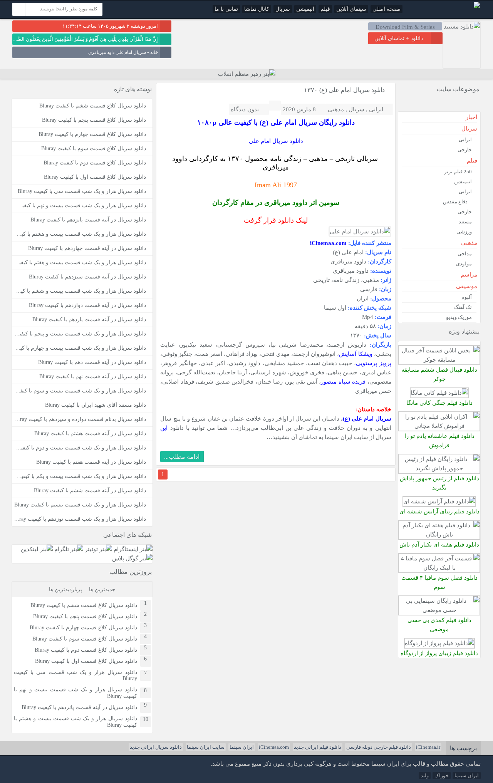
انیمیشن (305, 9)
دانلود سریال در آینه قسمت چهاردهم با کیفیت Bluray (87, 248)
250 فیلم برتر (458, 171)
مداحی (465, 254)
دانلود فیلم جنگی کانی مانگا (439, 402)
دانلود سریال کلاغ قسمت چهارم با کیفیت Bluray (92, 134)
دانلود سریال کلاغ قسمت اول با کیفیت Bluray (95, 177)
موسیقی (466, 286)
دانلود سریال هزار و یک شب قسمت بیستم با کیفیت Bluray (80, 505)
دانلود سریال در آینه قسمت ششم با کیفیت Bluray (90, 490)
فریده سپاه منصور (343, 381)
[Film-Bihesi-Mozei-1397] (439, 610)
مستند (465, 222)
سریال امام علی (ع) (367, 418)
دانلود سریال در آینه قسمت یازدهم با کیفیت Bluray (89, 319)
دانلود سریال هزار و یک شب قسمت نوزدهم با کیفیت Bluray (79, 519)
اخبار (471, 117)
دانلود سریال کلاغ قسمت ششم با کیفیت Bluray (92, 106)
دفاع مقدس (455, 202)
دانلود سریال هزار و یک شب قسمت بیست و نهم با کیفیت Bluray (73, 205)
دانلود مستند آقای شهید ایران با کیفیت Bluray (95, 405)
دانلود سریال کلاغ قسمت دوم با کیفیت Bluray (95, 163)
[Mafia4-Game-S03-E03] (439, 567)
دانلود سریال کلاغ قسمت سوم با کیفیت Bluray (93, 148)
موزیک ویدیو (459, 317)
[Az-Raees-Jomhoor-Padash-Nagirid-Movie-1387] (439, 468)
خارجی (465, 150)
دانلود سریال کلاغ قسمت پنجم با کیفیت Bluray (94, 120)
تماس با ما (226, 9)
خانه (154, 52)
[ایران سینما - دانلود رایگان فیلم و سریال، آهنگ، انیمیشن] (477, 6)
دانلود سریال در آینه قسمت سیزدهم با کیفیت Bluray (87, 277)
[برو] (18, 9)
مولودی (464, 264)
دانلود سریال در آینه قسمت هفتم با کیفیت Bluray (91, 462)
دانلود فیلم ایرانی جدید (317, 747)
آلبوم (466, 297)
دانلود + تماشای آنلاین (398, 38)
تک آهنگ (463, 307)
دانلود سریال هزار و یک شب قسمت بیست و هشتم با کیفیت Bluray (75, 722)
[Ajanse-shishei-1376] (439, 501)
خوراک (441, 775)
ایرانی (376, 109)
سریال (282, 9)
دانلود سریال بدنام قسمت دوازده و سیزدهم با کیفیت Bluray (79, 419)
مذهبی (336, 109)
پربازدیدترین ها (65, 589)
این (164, 427)
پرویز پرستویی (373, 363)
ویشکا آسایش (355, 353)
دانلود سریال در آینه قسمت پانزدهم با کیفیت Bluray (88, 220)
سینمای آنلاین (351, 9)
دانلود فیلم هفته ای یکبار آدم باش (439, 544)
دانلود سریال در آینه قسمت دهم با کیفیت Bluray (92, 362)
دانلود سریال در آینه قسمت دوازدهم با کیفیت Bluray (87, 305)
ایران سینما (242, 747)
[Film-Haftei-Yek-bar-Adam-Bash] (439, 534)
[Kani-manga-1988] (439, 392)
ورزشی (464, 232)
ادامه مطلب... (182, 456)
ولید (425, 775)
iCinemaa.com (274, 747)
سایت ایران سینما (206, 747)
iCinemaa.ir (428, 747)
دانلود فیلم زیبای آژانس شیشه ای (439, 511)
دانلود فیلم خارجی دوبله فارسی (378, 747)
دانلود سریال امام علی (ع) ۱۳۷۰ (344, 90)
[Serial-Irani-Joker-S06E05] (439, 359)
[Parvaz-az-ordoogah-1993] (439, 643)
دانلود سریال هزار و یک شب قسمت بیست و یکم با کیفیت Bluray (73, 476)
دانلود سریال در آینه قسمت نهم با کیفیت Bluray (92, 376)
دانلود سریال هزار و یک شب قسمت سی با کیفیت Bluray (82, 191)
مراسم (469, 275)
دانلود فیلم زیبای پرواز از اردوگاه (439, 653)
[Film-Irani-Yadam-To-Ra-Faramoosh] (439, 426)
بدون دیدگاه (245, 109)
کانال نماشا (256, 9)
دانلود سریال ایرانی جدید (156, 747)
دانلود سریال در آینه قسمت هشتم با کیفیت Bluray (90, 433)
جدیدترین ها (102, 589)
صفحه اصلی (386, 9)
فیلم (325, 9)
